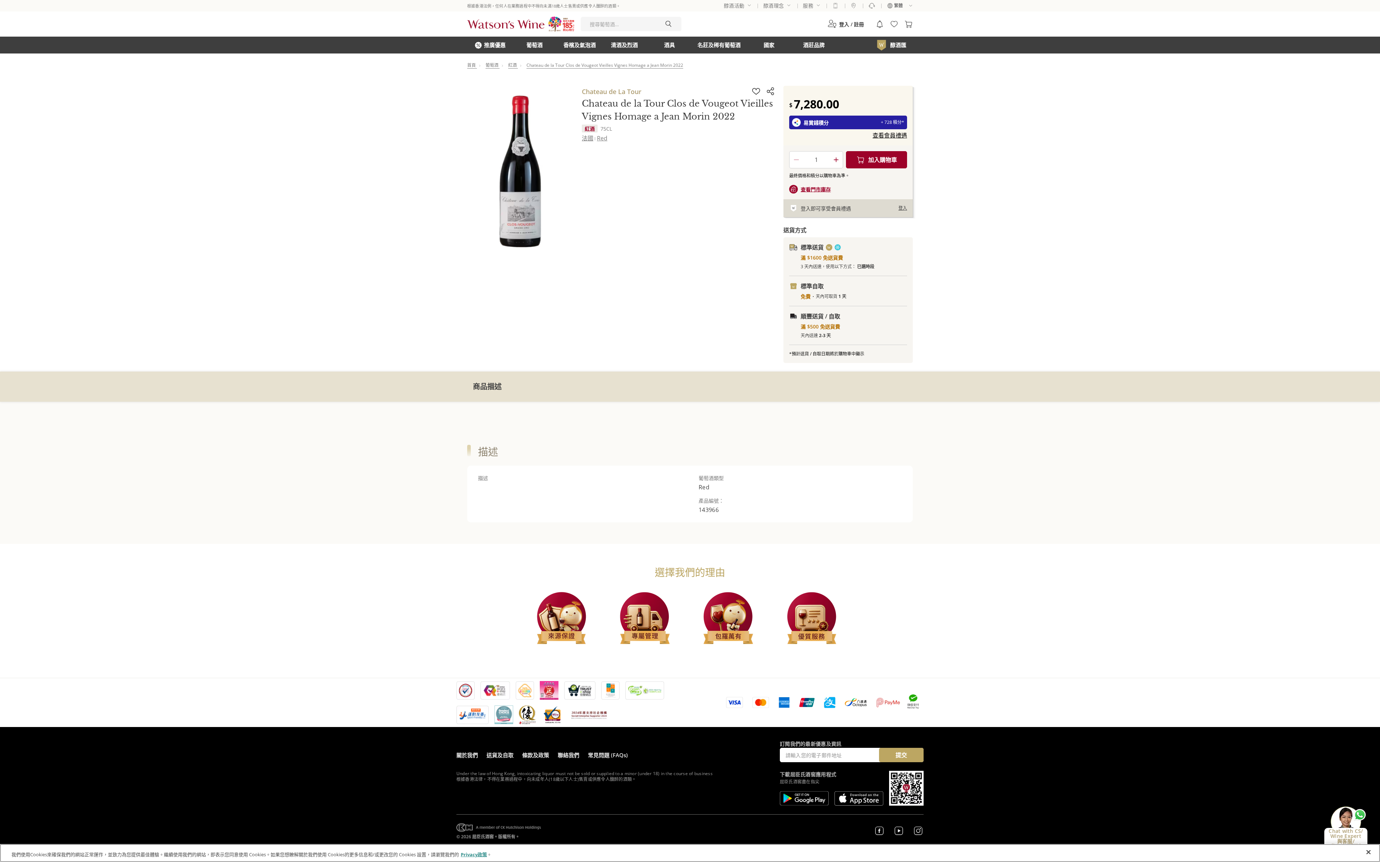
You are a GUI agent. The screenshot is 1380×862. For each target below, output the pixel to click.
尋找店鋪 (853, 6)
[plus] (835, 159)
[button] (846, 24)
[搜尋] (668, 24)
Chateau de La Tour (611, 91)
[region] (690, 853)
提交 (901, 755)
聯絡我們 (568, 755)
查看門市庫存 (816, 189)
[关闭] (1368, 852)
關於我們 (467, 755)
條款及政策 (535, 755)
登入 (902, 208)
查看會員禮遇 (890, 135)
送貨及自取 (500, 755)
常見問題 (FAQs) (608, 755)
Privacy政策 (474, 854)
